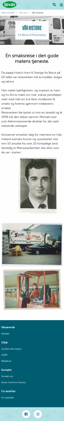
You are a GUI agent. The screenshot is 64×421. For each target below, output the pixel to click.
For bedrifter (7, 397)
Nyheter (5, 333)
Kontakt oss (7, 376)
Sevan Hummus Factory (13, 382)
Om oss (23, 12)
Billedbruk (6, 361)
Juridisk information (11, 349)
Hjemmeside (7, 12)
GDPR (4, 355)
